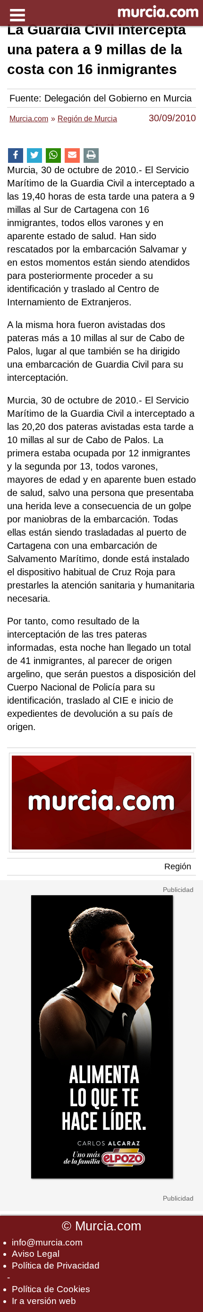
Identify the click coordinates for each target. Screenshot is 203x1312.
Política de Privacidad (56, 1265)
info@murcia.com (47, 1242)
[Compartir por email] (72, 155)
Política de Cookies (51, 1289)
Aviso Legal (35, 1254)
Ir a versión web (44, 1301)
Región (177, 866)
